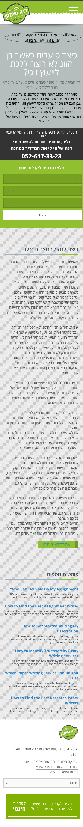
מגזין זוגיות (57, 82)
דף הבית (74, 82)
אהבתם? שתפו (60, 544)
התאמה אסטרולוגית (40, 761)
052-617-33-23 (41, 156)
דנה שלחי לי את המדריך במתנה (41, 148)
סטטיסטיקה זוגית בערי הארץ (57, 766)
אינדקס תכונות (67, 761)
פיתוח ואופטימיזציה (64, 772)
